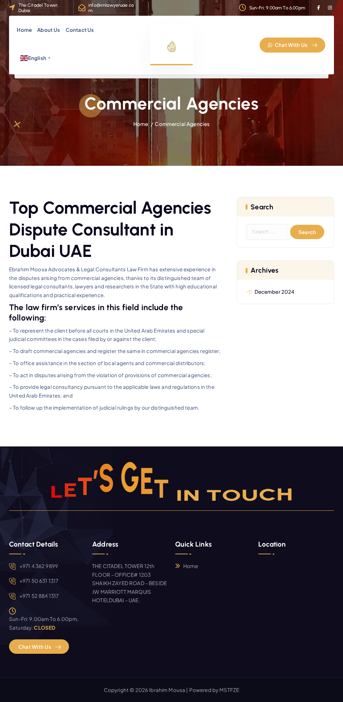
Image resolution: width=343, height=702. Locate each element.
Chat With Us (291, 45)
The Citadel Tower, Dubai (38, 7)
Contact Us (80, 29)
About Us (48, 29)
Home (24, 29)
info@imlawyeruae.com (111, 7)
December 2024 (274, 291)
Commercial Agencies (182, 124)
